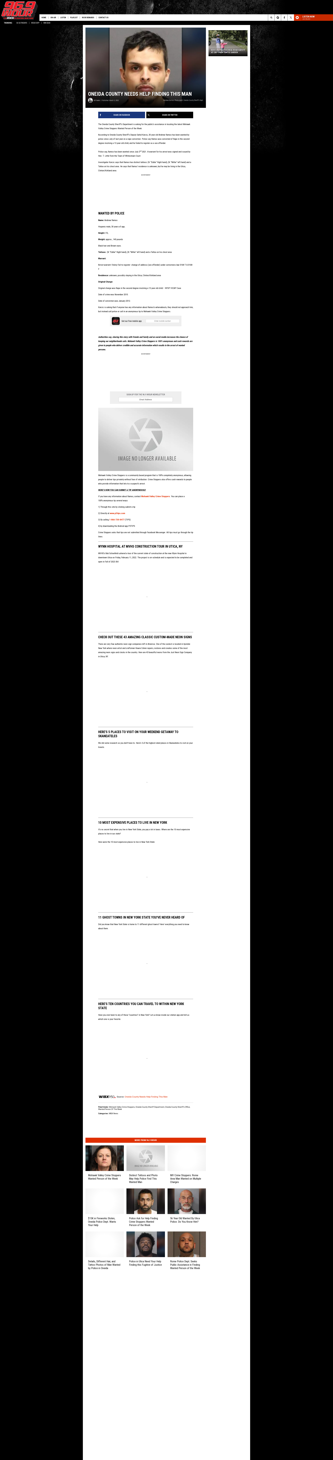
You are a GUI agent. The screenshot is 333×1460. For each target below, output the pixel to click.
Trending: (8, 23)
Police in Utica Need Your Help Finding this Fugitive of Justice (145, 1263)
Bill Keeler (97, 100)
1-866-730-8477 (116, 519)
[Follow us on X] (291, 17)
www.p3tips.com (117, 513)
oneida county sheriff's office (177, 1107)
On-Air (53, 18)
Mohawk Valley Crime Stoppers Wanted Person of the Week (104, 1177)
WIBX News (113, 1113)
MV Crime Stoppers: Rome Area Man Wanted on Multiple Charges (185, 1179)
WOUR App (35, 23)
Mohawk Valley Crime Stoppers (155, 496)
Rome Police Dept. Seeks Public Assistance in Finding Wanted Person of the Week (185, 1265)
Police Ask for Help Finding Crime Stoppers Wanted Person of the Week (143, 1222)
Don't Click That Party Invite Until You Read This (227, 51)
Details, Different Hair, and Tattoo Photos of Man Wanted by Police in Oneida (104, 1265)
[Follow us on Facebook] (284, 17)
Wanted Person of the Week (110, 1109)
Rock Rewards (88, 18)
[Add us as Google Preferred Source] (278, 17)
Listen (63, 18)
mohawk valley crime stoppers (122, 1107)
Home (43, 18)
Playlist (74, 18)
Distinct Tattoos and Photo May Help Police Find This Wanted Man (143, 1179)
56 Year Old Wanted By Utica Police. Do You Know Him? (185, 1220)
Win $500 (46, 23)
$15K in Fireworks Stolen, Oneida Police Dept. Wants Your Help (102, 1222)
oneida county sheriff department (150, 1107)
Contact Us (103, 18)
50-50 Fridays (21, 23)
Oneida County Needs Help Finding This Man (146, 1096)
